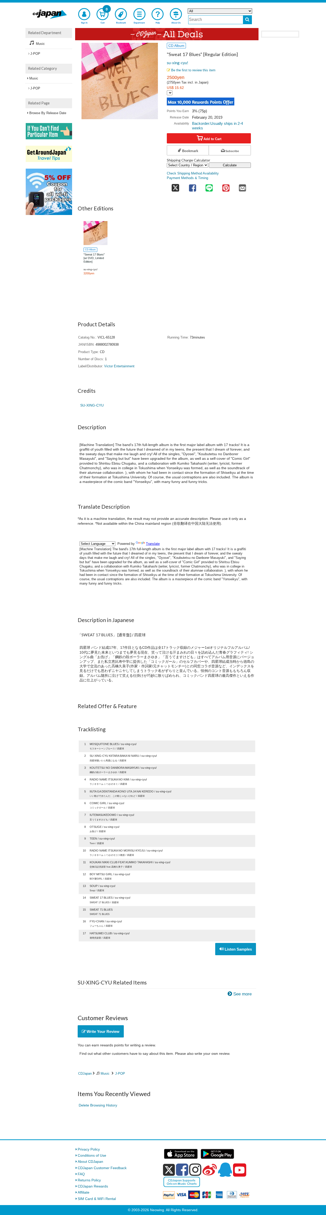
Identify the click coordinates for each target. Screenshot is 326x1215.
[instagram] (195, 1170)
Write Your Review (102, 1031)
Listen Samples (238, 949)
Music (105, 1073)
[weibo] (209, 1170)
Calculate (230, 165)
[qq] (225, 1170)
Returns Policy (89, 1180)
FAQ (81, 1174)
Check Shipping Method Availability (193, 173)
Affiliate (83, 1192)
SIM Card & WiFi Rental (97, 1199)
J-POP (120, 1073)
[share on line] (209, 186)
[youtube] (239, 1170)
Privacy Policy (89, 1149)
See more (242, 994)
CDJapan (85, 1073)
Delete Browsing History (98, 1105)
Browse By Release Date (47, 113)
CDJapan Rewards (93, 1186)
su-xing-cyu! (177, 62)
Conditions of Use (92, 1155)
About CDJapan (90, 1161)
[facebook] (182, 1170)
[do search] (247, 19)
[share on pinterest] (226, 186)
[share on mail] (242, 186)
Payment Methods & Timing (187, 178)
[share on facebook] (192, 186)
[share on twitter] (175, 186)
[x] (169, 1170)
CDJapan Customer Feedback (102, 1168)
